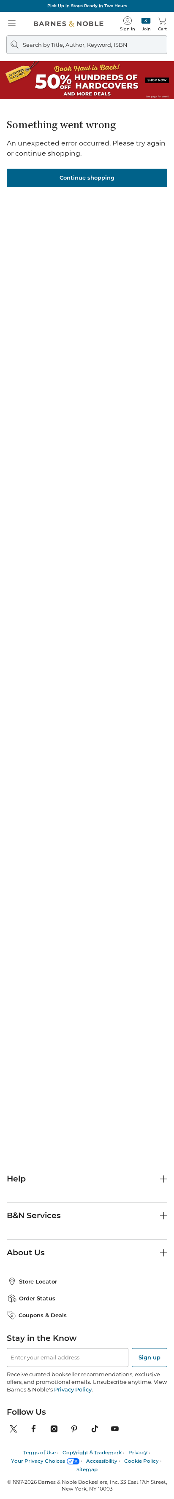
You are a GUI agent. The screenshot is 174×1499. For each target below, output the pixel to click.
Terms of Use (39, 1452)
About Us (26, 1252)
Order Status (37, 1298)
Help (16, 1179)
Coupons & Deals (43, 1315)
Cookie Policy (141, 1461)
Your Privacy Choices (38, 1461)
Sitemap (87, 1469)
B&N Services (34, 1215)
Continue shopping (87, 177)
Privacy (137, 1452)
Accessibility (101, 1461)
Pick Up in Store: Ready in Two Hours (87, 5)
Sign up (149, 1357)
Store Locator (38, 1281)
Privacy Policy (73, 1389)
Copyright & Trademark (92, 1452)
